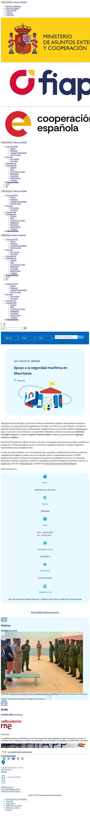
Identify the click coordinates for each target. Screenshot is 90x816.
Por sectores (14, 159)
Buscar (80, 337)
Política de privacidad (14, 806)
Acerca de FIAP (12, 146)
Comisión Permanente (18, 153)
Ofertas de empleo (12, 8)
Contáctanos (8, 755)
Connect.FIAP (11, 10)
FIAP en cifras (15, 155)
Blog (12, 170)
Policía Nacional (26, 463)
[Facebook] (18, 758)
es (4, 326)
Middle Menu (6, 235)
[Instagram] (8, 758)
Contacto (9, 13)
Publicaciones (15, 178)
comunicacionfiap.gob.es (10, 791)
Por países (14, 161)
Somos (12, 149)
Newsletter (14, 176)
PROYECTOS (24, 361)
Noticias (13, 168)
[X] (22, 758)
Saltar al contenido (20, 2)
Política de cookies (12, 808)
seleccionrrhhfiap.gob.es (10, 789)
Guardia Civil (5, 463)
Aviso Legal (10, 803)
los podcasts (11, 714)
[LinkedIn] (4, 758)
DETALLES (35, 361)
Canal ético (10, 15)
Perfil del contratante (13, 6)
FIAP (16, 361)
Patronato (13, 151)
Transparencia (11, 163)
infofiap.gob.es (7, 787)
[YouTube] (13, 758)
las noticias (9, 630)
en (4, 324)
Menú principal (7, 2)
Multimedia (14, 174)
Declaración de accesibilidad (16, 799)
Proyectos (9, 157)
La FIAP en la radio (17, 172)
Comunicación (11, 165)
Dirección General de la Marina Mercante (61, 463)
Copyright (9, 801)
